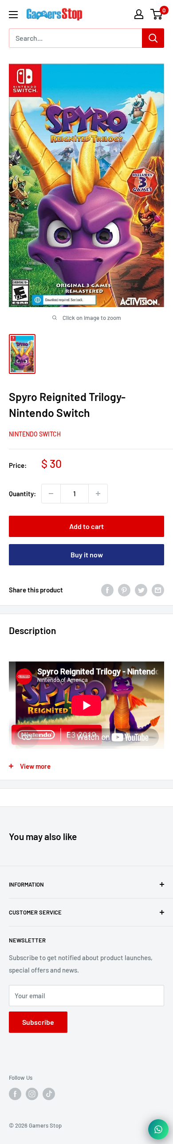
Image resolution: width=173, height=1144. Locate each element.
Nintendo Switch (35, 434)
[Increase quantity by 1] (98, 493)
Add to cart (86, 526)
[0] (156, 14)
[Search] (153, 38)
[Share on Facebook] (107, 589)
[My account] (138, 14)
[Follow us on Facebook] (15, 1094)
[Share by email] (158, 589)
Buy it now (87, 554)
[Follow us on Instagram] (32, 1094)
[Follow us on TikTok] (49, 1094)
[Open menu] (13, 14)
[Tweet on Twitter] (141, 589)
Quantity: (22, 494)
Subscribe (38, 1022)
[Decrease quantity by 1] (51, 493)
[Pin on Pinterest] (124, 589)
